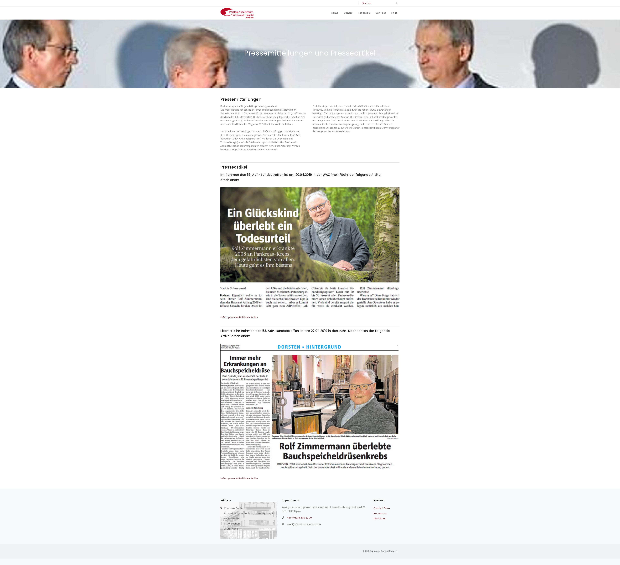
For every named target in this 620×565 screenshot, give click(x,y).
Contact (380, 13)
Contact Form (382, 508)
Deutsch (366, 3)
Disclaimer (380, 518)
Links (394, 13)
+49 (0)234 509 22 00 (299, 517)
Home (334, 13)
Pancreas (364, 13)
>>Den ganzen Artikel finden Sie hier (239, 317)
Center (348, 13)
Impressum (380, 513)
